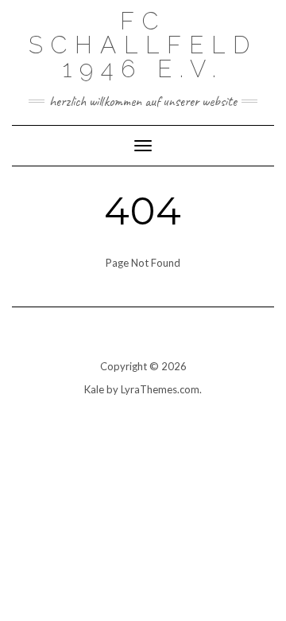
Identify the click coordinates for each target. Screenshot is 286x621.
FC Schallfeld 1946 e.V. (143, 45)
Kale (94, 389)
